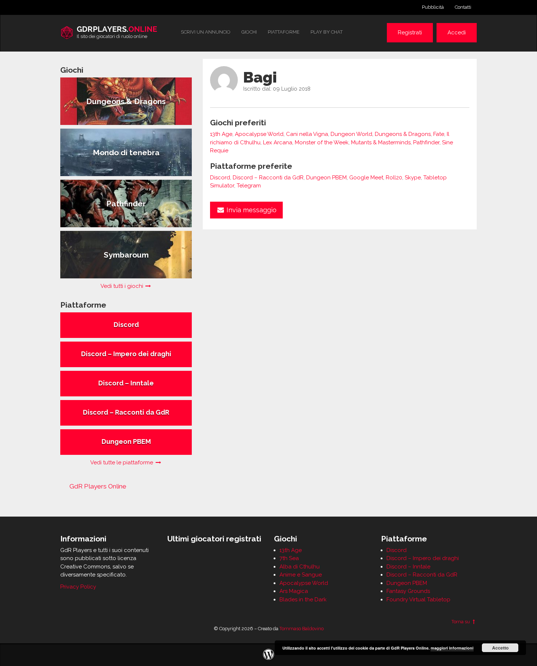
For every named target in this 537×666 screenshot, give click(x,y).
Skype (413, 177)
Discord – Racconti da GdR (268, 177)
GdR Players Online (97, 486)
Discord (220, 177)
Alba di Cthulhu (299, 566)
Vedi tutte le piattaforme (122, 462)
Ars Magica (293, 591)
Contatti (463, 7)
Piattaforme (284, 32)
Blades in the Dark (303, 599)
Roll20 (394, 177)
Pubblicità (433, 7)
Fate (438, 134)
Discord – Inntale (408, 566)
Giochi (249, 32)
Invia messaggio (251, 210)
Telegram (249, 185)
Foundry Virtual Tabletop (418, 599)
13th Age (221, 134)
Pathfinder (426, 142)
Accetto (500, 647)
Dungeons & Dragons (403, 134)
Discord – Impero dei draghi (422, 558)
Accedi (457, 32)
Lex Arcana (277, 142)
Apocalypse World (259, 134)
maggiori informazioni (452, 648)
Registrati (410, 32)
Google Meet (366, 177)
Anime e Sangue (300, 574)
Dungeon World (351, 134)
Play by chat (327, 32)
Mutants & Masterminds (381, 142)
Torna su (461, 621)
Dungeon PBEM (326, 177)
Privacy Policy (78, 586)
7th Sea (289, 558)
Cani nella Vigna (307, 134)
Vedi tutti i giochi (122, 286)
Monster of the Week (322, 142)
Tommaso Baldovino (301, 628)
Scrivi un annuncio (206, 32)
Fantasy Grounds (408, 591)
